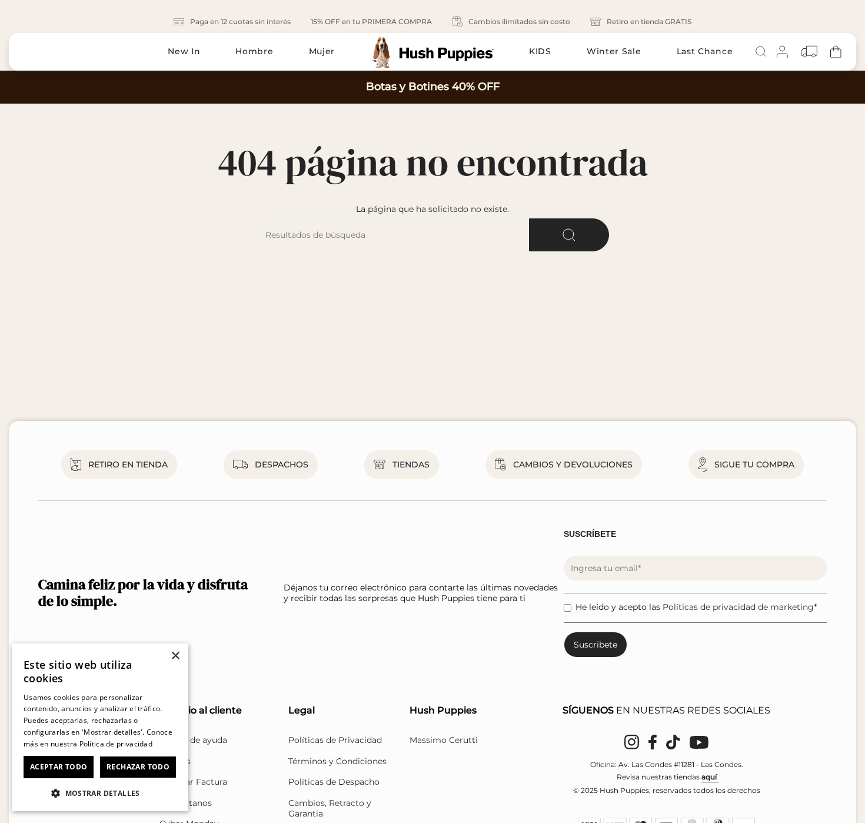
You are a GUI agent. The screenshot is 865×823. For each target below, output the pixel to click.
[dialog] (100, 727)
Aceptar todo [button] (59, 767)
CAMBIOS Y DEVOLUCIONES (573, 464)
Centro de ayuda (193, 740)
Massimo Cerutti (444, 740)
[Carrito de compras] (836, 51)
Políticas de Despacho (334, 781)
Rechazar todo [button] (138, 767)
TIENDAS (411, 464)
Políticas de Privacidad (335, 740)
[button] (100, 792)
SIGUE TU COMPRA (754, 464)
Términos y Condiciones (337, 761)
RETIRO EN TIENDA (128, 464)
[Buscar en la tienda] (569, 234)
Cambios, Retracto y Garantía (329, 808)
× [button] (175, 656)
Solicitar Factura (193, 781)
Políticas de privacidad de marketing (738, 607)
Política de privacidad (116, 744)
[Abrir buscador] (760, 51)
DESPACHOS (281, 464)
